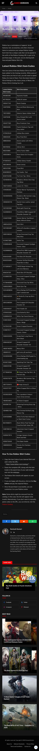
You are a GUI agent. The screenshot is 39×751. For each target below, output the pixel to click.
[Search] (36, 3)
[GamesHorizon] (19, 3)
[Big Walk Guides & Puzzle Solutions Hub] (19, 576)
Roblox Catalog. (7, 504)
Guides (15, 36)
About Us (9, 744)
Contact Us (27, 746)
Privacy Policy (30, 744)
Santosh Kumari (12, 34)
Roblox (5, 514)
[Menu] (3, 3)
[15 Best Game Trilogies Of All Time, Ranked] (19, 689)
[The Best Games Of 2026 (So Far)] (19, 660)
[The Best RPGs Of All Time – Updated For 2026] (19, 717)
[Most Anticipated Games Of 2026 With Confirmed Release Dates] (19, 632)
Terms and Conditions (16, 746)
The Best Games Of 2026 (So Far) (16, 670)
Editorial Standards (19, 744)
